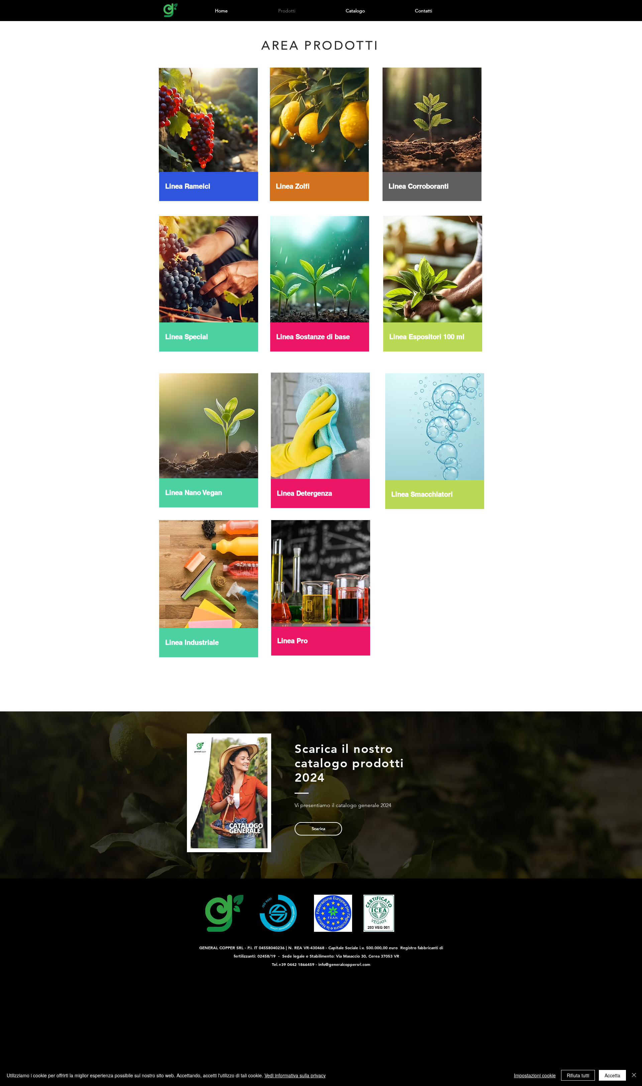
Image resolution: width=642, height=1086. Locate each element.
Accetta (612, 1075)
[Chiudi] (634, 1075)
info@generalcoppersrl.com (344, 964)
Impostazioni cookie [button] (535, 1075)
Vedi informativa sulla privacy (295, 1075)
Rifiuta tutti (578, 1075)
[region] (209, 133)
